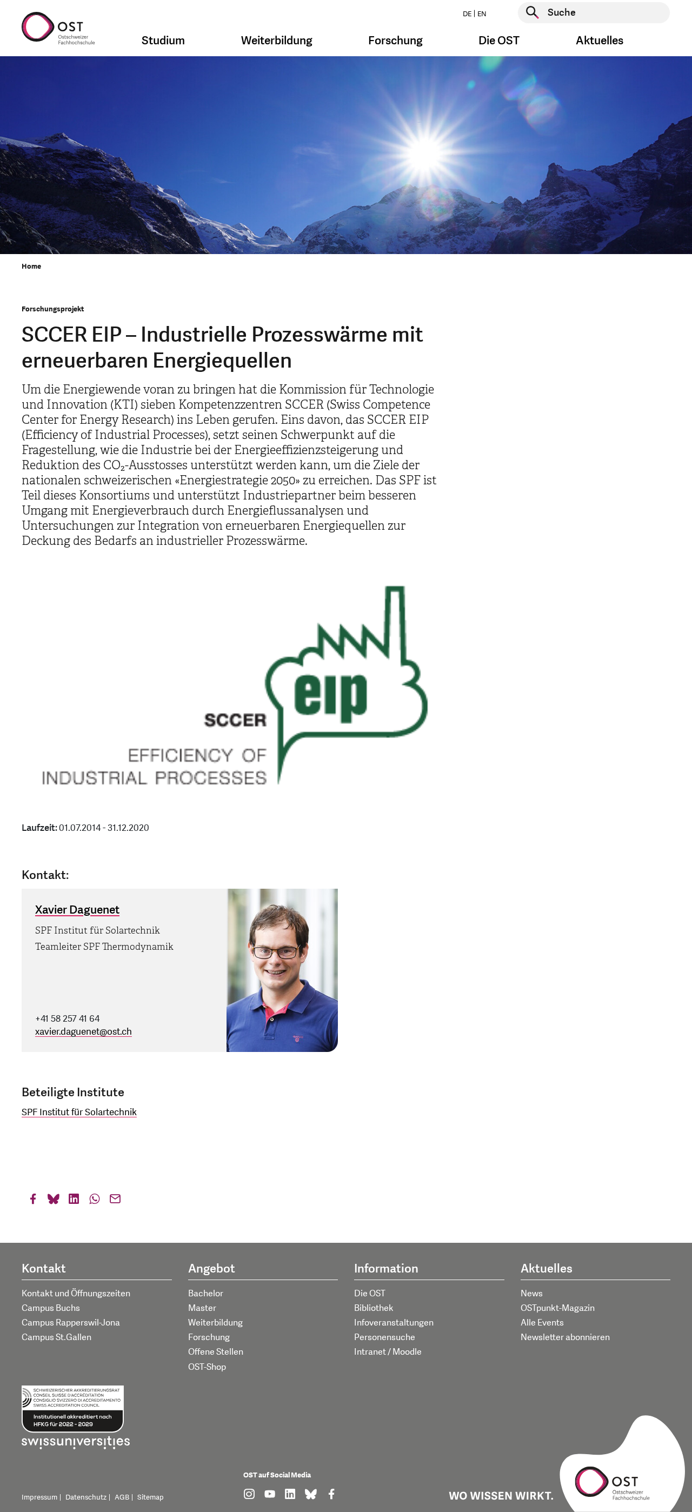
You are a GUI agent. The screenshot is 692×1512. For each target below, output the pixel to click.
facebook (33, 1201)
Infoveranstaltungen (394, 1323)
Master (202, 1308)
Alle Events (542, 1323)
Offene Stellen (215, 1352)
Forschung (209, 1337)
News (532, 1294)
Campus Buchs (51, 1308)
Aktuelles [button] (599, 41)
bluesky (53, 1201)
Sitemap (150, 1497)
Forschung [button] (395, 41)
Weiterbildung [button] (276, 41)
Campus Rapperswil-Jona (71, 1323)
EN (482, 14)
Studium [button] (163, 41)
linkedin (74, 1201)
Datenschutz (86, 1497)
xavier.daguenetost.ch (83, 1031)
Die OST (369, 1294)
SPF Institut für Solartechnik (79, 1112)
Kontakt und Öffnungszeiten (76, 1294)
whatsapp (95, 1201)
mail (115, 1201)
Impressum (39, 1497)
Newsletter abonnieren (565, 1337)
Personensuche (384, 1337)
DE (467, 14)
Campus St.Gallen (56, 1337)
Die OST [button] (499, 41)
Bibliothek (374, 1308)
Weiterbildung (215, 1323)
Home (31, 266)
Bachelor (205, 1294)
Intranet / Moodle (388, 1352)
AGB (122, 1497)
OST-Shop (207, 1367)
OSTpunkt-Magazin (558, 1308)
